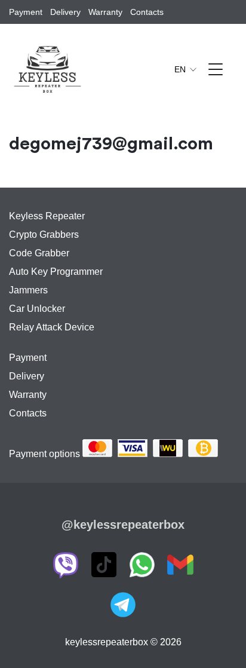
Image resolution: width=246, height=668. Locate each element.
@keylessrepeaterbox (122, 525)
